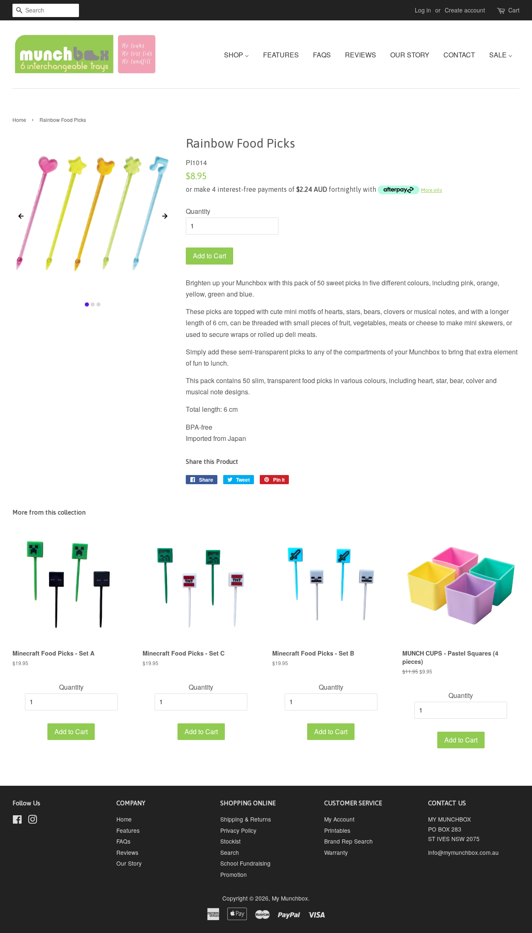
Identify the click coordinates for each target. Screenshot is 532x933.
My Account (339, 819)
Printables (337, 830)
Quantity (198, 211)
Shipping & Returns (245, 819)
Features (128, 830)
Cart (514, 10)
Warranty (336, 852)
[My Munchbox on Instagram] (32, 821)
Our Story (129, 863)
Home (19, 119)
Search (229, 852)
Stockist (230, 841)
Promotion (233, 874)
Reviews (127, 852)
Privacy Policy (238, 830)
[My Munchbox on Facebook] (17, 821)
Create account (465, 10)
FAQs (123, 841)
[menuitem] (239, 54)
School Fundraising (245, 863)
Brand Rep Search (348, 841)
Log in (423, 10)
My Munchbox (290, 898)
